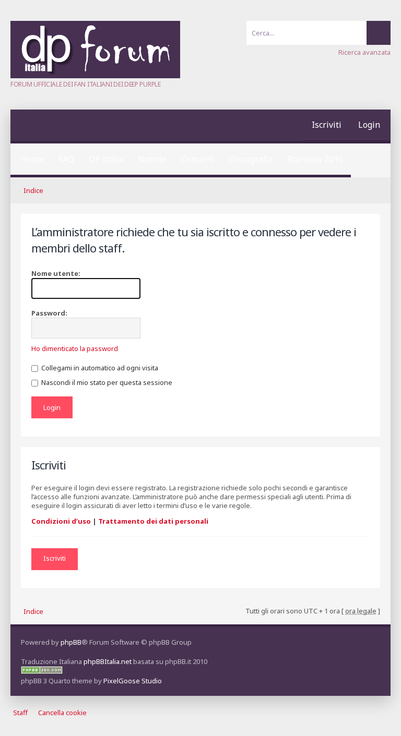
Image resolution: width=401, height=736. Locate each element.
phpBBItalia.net (108, 661)
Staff (20, 712)
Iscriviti (326, 124)
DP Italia (106, 159)
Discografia (251, 159)
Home (32, 159)
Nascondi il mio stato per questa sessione (106, 382)
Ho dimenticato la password (74, 348)
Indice (33, 190)
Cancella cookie (62, 712)
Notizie (152, 159)
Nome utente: (55, 273)
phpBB (71, 642)
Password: (49, 313)
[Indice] (95, 75)
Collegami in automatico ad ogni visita (99, 367)
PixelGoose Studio (132, 680)
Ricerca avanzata (364, 52)
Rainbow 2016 (315, 159)
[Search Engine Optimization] (42, 671)
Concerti (197, 159)
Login (369, 124)
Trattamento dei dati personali (153, 521)
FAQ (66, 159)
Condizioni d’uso (61, 521)
